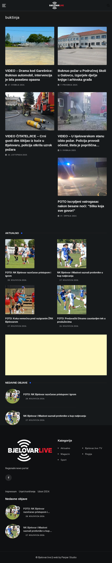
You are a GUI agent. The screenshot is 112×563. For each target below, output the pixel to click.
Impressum (11, 491)
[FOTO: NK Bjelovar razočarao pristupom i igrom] (19, 253)
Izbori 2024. (44, 491)
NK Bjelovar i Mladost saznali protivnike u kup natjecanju (54, 416)
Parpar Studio (69, 557)
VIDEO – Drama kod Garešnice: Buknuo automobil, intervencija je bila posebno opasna (28, 75)
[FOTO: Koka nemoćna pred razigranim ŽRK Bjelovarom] (19, 299)
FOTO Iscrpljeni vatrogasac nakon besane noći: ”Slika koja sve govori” (81, 206)
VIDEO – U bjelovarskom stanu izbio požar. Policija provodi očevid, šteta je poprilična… (81, 140)
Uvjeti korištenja (27, 491)
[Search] (108, 5)
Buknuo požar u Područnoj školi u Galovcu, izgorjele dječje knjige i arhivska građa (82, 75)
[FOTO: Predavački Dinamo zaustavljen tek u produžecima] (71, 299)
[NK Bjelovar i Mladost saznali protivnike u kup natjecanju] (71, 253)
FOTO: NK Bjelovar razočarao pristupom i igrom (49, 394)
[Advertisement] (56, 355)
